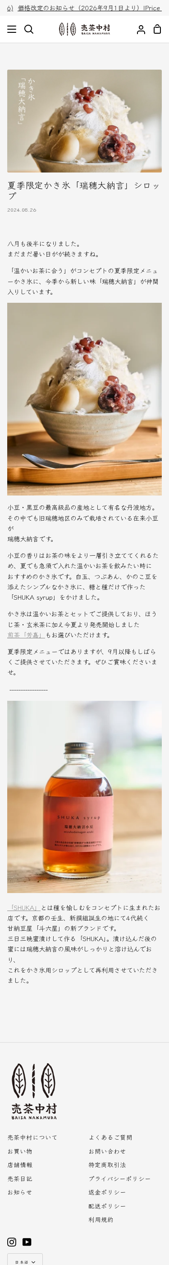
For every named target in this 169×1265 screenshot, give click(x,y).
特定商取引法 (107, 1164)
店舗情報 (19, 1164)
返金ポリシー (107, 1191)
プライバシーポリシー (119, 1178)
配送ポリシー (107, 1205)
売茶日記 (19, 1178)
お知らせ (19, 1191)
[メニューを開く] (12, 29)
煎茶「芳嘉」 (26, 634)
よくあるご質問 (110, 1136)
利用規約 (101, 1219)
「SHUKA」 (24, 907)
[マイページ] (137, 29)
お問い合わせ (107, 1150)
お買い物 (19, 1150)
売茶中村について (32, 1136)
